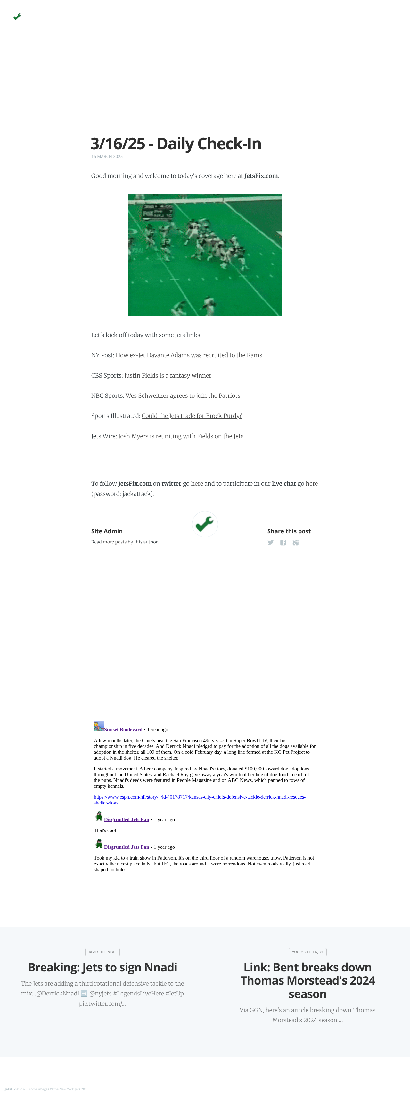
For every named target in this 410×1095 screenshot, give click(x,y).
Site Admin (107, 531)
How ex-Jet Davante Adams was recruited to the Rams (189, 355)
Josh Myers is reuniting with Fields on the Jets (181, 436)
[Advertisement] (205, 89)
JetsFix (10, 1089)
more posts (115, 542)
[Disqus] (205, 631)
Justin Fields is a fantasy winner (167, 375)
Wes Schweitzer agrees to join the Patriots (183, 395)
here (197, 483)
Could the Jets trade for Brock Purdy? (192, 416)
